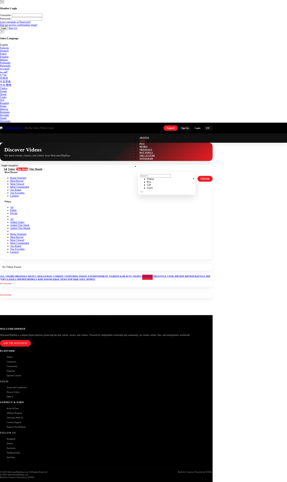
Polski (3, 106)
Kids (41, 279)
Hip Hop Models (27, 279)
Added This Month (20, 228)
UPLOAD (205, 179)
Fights (137, 276)
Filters (8, 201)
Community (12, 366)
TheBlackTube (13, 453)
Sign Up (12, 28)
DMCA (10, 396)
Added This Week (19, 225)
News (64, 279)
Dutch (3, 53)
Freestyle (160, 276)
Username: (5, 15)
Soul (82, 279)
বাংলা (2, 100)
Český (3, 97)
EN (207, 128)
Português (5, 62)
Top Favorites (17, 249)
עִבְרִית (3, 74)
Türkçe (3, 88)
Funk (170, 276)
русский (4, 68)
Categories (11, 361)
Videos (10, 357)
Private (13, 213)
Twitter (10, 443)
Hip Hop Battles (195, 276)
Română (4, 103)
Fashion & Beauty (121, 276)
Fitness (147, 276)
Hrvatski (4, 115)
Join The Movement (15, 343)
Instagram (146, 158)
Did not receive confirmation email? (19, 25)
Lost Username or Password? (15, 22)
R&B (76, 279)
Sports (90, 279)
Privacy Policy (13, 392)
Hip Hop (180, 276)
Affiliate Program (14, 413)
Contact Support (14, 422)
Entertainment (98, 276)
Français (4, 47)
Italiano (4, 59)
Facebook (11, 448)
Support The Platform (16, 427)
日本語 (4, 78)
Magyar (4, 109)
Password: (5, 18)
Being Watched (18, 234)
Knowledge (52, 279)
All (11, 207)
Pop (70, 279)
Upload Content (14, 375)
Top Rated (15, 246)
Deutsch (4, 50)
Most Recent (16, 237)
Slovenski (5, 121)
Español (4, 56)
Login (3, 28)
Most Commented (19, 243)
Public (13, 210)
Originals (11, 371)
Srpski (3, 118)
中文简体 (5, 81)
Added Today (17, 222)
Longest (14, 252)
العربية (3, 71)
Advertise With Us (15, 417)
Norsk (3, 94)
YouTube (11, 457)
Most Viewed (17, 240)
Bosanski (5, 112)
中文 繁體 (5, 85)
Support (170, 128)
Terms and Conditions (16, 387)
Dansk (3, 91)
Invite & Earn (13, 408)
